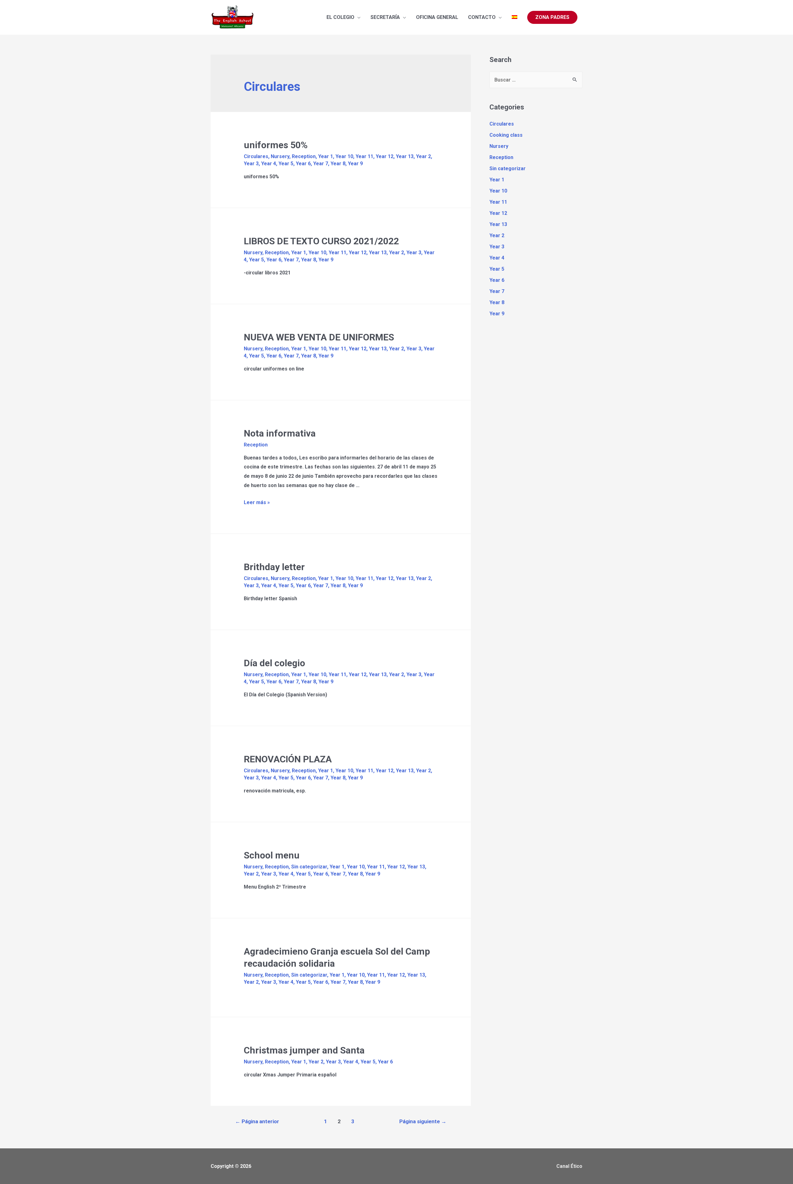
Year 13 (405, 156)
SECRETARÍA (385, 17)
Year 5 (285, 163)
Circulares (256, 156)
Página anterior (257, 1121)
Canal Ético (569, 1166)
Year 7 (320, 163)
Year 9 (355, 163)
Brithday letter (274, 566)
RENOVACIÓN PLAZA (288, 759)
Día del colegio (274, 663)
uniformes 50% (276, 145)
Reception (304, 156)
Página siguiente (422, 1121)
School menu (272, 855)
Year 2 (423, 156)
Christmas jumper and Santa (304, 1050)
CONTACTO (482, 17)
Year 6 (303, 163)
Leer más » (257, 502)
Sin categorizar (309, 867)
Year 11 (364, 156)
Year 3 (251, 163)
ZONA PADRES (552, 17)
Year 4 (268, 163)
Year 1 (325, 156)
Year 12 (384, 156)
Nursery (280, 156)
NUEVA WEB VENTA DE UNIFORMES (319, 337)
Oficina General (437, 17)
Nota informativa (280, 433)
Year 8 (338, 163)
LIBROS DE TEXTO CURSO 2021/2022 (321, 241)
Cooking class (506, 135)
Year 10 (344, 156)
